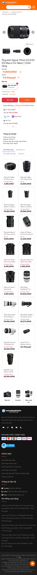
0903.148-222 (20, 105)
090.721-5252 (12, 491)
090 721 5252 (13, 112)
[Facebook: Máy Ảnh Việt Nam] (12, 427)
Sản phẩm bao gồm (9, 153)
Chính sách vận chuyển (9, 470)
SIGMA (13, 91)
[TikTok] (8, 427)
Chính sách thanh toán (9, 463)
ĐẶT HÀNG (10, 100)
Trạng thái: (5, 94)
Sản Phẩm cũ (20, 150)
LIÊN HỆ (27, 100)
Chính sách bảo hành (8, 460)
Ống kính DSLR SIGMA (9, 14)
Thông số (21, 153)
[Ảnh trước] (4, 32)
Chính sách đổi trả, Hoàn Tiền (11, 467)
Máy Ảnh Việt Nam (15, 488)
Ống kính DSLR (16, 12)
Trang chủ (5, 12)
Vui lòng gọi (9, 77)
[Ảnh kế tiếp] (33, 32)
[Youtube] (3, 427)
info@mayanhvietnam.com (15, 495)
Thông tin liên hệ (7, 477)
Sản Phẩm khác (8, 150)
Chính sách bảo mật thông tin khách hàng (15, 473)
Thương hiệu (6, 91)
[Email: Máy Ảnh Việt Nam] (16, 427)
